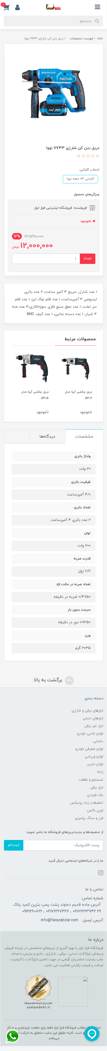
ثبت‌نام (13, 845)
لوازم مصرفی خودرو (89, 749)
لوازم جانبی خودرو (90, 733)
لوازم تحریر (95, 764)
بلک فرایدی (95, 795)
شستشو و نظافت (90, 779)
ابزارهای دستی (93, 718)
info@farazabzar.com (59, 920)
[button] (9, 7)
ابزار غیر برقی (93, 726)
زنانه (100, 772)
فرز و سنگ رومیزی (89, 818)
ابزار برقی (96, 787)
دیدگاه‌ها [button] (47, 437)
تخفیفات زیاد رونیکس (86, 802)
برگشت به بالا (49, 680)
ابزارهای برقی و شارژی (87, 710)
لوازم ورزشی (94, 756)
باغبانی (98, 741)
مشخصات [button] (84, 437)
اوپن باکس (95, 810)
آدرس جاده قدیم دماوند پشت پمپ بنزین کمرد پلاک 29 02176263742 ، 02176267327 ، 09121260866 (57, 908)
